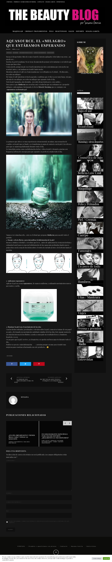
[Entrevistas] (90, 360)
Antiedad (9, 52)
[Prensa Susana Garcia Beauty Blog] (90, 329)
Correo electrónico (13, 502)
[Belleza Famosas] (90, 252)
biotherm (9, 355)
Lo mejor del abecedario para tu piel (24, 381)
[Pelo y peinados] (90, 205)
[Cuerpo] (90, 236)
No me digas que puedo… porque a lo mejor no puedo (52, 381)
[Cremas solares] (90, 112)
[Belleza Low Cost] (90, 174)
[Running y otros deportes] (90, 143)
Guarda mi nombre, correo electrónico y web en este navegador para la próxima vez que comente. (38, 522)
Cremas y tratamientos (40, 52)
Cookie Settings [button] (97, 558)
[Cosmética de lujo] (90, 159)
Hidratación (51, 52)
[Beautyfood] (90, 127)
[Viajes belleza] (90, 314)
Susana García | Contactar (90, 73)
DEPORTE (80, 31)
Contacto (40, 2)
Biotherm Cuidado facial (26, 52)
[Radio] (90, 345)
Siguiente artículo (54, 377)
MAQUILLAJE (18, 31)
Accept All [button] (106, 558)
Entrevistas (61, 2)
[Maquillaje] (90, 190)
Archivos (80, 90)
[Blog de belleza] (90, 267)
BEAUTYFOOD (61, 31)
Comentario (10, 460)
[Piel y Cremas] (90, 221)
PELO (51, 31)
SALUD (71, 31)
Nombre (9, 493)
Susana (8, 49)
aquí (34, 345)
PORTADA (10, 2)
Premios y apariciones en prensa (25, 2)
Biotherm (15, 52)
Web (7, 511)
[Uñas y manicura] (90, 298)
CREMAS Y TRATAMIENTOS (36, 31)
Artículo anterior (23, 377)
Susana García (50, 2)
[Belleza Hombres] (90, 283)
